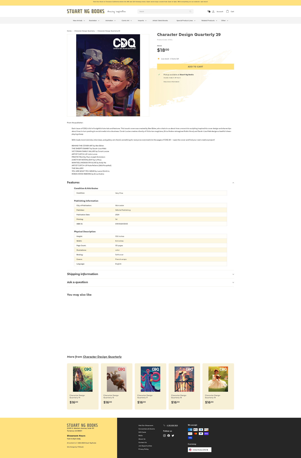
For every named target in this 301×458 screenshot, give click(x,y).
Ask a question (77, 282)
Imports (141, 20)
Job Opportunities (145, 446)
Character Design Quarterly (84, 31)
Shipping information (82, 274)
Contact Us (143, 442)
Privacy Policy (144, 449)
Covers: (79, 259)
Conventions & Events (147, 429)
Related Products (208, 20)
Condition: (81, 193)
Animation (109, 20)
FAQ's (141, 435)
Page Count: (81, 245)
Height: (80, 236)
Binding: (80, 254)
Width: (79, 241)
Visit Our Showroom (146, 425)
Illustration (93, 20)
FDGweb (80, 447)
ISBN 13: (80, 224)
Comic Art (125, 20)
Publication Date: (83, 214)
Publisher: (80, 210)
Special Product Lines (185, 20)
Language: (81, 264)
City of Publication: (84, 205)
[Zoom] (108, 75)
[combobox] (165, 11)
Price (159, 46)
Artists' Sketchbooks (160, 20)
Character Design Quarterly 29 (109, 31)
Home (69, 31)
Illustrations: (81, 250)
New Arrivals (77, 20)
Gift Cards (142, 432)
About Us (142, 439)
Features (73, 182)
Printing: (80, 219)
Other (223, 20)
